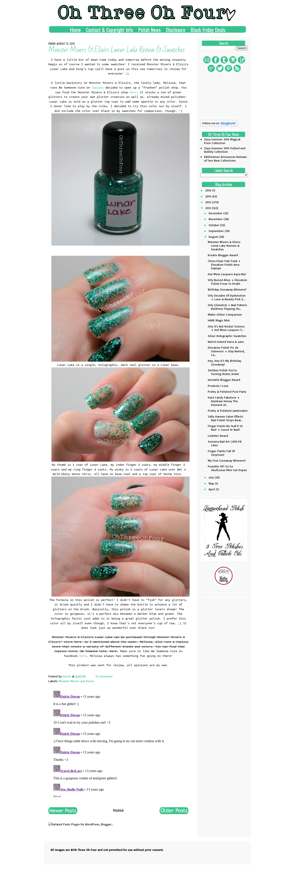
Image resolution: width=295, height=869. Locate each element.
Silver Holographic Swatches (227, 336)
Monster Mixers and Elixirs (76, 681)
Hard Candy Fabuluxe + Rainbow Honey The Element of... (223, 401)
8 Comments (104, 676)
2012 (208, 208)
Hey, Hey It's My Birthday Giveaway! (224, 362)
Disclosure (175, 29)
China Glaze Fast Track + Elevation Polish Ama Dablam (224, 264)
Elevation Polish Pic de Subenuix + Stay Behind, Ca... (226, 351)
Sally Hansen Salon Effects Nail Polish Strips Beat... (225, 418)
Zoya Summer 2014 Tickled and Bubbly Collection (224, 150)
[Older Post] (174, 812)
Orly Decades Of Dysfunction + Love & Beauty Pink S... (227, 297)
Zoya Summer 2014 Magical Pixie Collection (222, 141)
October (214, 225)
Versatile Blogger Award (224, 379)
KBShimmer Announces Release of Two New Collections (225, 158)
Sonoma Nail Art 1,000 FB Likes (224, 443)
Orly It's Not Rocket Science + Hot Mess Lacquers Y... (226, 328)
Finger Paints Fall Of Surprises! (221, 452)
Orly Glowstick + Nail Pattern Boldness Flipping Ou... (227, 306)
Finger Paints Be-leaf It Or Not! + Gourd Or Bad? (225, 427)
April (212, 489)
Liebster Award (218, 435)
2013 (208, 202)
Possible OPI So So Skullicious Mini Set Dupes (227, 468)
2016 (208, 190)
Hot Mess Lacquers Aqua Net (227, 274)
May (212, 483)
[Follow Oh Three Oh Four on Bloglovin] (219, 125)
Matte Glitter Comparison (225, 314)
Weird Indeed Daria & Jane (226, 341)
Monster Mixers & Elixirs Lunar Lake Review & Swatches (224, 245)
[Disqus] (118, 743)
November (216, 219)
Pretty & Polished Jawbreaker (228, 410)
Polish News (149, 29)
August (214, 236)
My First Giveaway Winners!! (227, 460)
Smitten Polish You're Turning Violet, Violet (223, 372)
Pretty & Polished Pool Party (227, 391)
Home (75, 29)
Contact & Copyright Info (109, 29)
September (217, 231)
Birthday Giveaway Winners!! (227, 289)
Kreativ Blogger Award (223, 255)
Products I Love (218, 386)
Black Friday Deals (207, 29)
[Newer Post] (62, 812)
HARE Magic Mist (219, 320)
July (212, 477)
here (133, 92)
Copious (98, 87)
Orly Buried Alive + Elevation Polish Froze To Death (227, 281)
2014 (208, 196)
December (216, 213)
